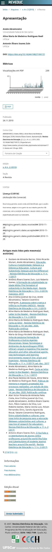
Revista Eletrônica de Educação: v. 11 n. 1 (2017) (28, 373)
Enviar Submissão (14, 513)
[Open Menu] (3, 3)
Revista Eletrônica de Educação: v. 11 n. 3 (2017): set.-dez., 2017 (29, 362)
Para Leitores (10, 466)
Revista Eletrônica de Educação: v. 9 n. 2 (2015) (27, 307)
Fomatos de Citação (13, 153)
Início (5, 9)
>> (16, 452)
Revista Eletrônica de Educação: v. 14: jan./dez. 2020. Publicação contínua (26, 325)
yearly (46, 97)
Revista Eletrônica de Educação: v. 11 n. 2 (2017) (28, 446)
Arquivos (15, 9)
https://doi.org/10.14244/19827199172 (26, 54)
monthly (37, 97)
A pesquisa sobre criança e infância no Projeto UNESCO (27, 304)
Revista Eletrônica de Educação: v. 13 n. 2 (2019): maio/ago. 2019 (28, 291)
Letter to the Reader (19, 314)
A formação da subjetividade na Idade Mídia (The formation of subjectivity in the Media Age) (28, 285)
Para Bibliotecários (12, 474)
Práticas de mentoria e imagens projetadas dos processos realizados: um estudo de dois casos (29, 385)
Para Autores (9, 470)
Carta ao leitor (16, 322)
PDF (9, 106)
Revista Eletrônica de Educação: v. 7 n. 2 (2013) (28, 315)
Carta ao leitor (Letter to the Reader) (29, 370)
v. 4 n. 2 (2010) (28, 9)
